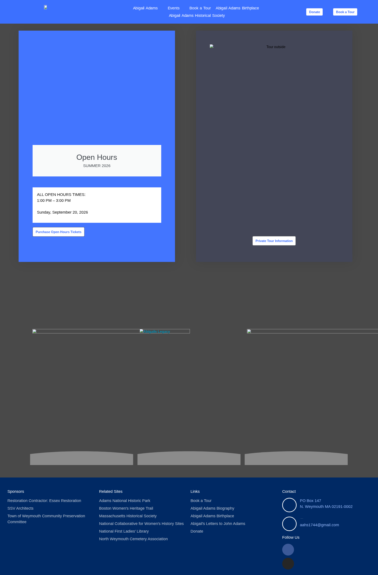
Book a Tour (200, 8)
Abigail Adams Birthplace (237, 8)
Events (174, 8)
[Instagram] (288, 564)
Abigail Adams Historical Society (197, 15)
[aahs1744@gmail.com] (289, 524)
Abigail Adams (145, 8)
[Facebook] (288, 550)
